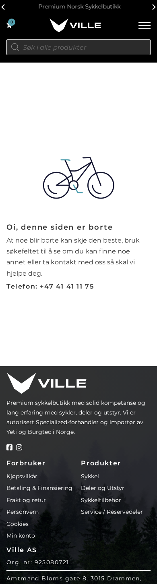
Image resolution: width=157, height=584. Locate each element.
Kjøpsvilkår (21, 476)
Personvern (22, 511)
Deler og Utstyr (102, 488)
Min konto (20, 535)
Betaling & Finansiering (39, 488)
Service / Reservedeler (112, 511)
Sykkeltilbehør (101, 500)
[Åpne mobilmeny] (144, 25)
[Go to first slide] (154, 7)
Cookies (17, 523)
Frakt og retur (26, 500)
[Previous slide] (3, 7)
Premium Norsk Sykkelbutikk (78, 6)
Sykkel (90, 476)
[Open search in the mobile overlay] (78, 47)
